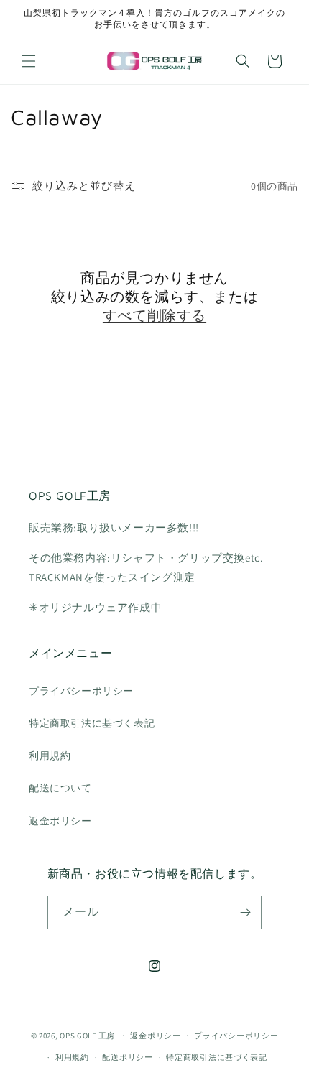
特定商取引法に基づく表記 (91, 723)
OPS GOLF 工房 (87, 1035)
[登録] (245, 912)
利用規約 (49, 755)
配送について (60, 787)
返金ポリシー (60, 820)
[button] (29, 61)
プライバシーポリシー (81, 690)
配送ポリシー (127, 1057)
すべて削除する (154, 315)
